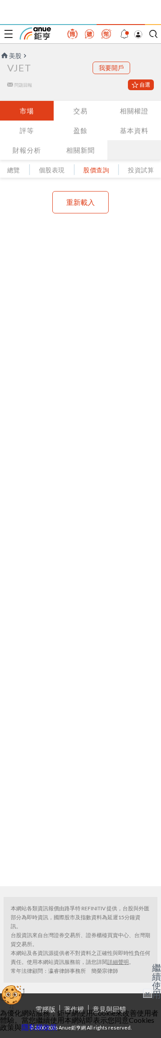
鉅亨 (35, 33)
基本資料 (134, 130)
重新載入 (80, 202)
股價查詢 (96, 170)
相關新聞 (80, 150)
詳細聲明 (118, 962)
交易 (80, 111)
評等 (27, 130)
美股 (15, 55)
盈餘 (80, 130)
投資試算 (141, 170)
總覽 (13, 170)
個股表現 (52, 170)
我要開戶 (111, 67)
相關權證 (134, 111)
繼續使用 (156, 980)
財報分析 (27, 150)
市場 (27, 111)
